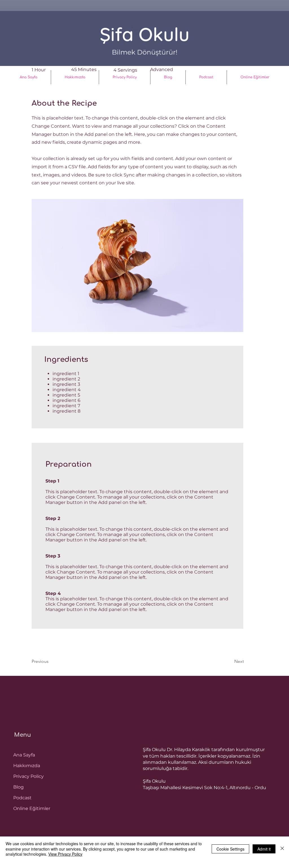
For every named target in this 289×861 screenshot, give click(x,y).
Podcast (22, 797)
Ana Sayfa (24, 755)
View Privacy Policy (65, 854)
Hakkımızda (26, 765)
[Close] (282, 848)
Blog (18, 787)
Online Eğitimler (31, 808)
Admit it (264, 849)
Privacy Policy (28, 776)
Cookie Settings (230, 849)
